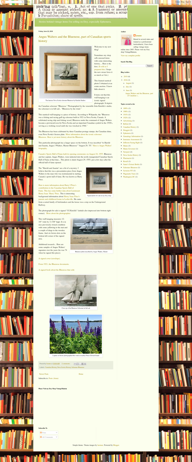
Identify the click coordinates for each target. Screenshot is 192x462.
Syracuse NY (128, 170)
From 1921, (43, 264)
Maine (125, 145)
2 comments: (66, 363)
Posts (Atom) (54, 378)
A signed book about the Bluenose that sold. (57, 269)
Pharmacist (127, 158)
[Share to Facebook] (82, 364)
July (127, 86)
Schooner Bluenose (78, 367)
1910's (125, 114)
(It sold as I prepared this (101, 68)
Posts (44, 432)
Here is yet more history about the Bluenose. (65, 137)
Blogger (116, 445)
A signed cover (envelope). (49, 258)
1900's (125, 111)
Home (81, 374)
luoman (100, 445)
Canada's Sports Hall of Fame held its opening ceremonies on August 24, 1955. (71, 154)
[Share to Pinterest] (85, 364)
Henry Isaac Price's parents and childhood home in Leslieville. (59, 197)
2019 (126, 76)
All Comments (47, 437)
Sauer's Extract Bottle (131, 164)
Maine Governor (129, 148)
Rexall (125, 161)
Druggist (126, 130)
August (129, 83)
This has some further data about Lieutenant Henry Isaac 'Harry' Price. (59, 192)
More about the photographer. (58, 213)
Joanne (139, 35)
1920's (125, 117)
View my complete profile (130, 55)
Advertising (127, 120)
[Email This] (75, 364)
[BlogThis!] (77, 364)
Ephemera (127, 133)
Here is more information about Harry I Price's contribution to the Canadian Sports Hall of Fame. (57, 188)
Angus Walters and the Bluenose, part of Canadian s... (139, 94)
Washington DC (129, 176)
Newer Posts (43, 374)
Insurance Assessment (131, 139)
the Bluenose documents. (59, 264)
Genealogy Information (131, 136)
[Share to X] (80, 364)
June (128, 90)
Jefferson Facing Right (131, 142)
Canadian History (51, 367)
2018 (126, 80)
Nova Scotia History (64, 367)
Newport (126, 152)
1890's (125, 108)
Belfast (125, 124)
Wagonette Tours (129, 173)
